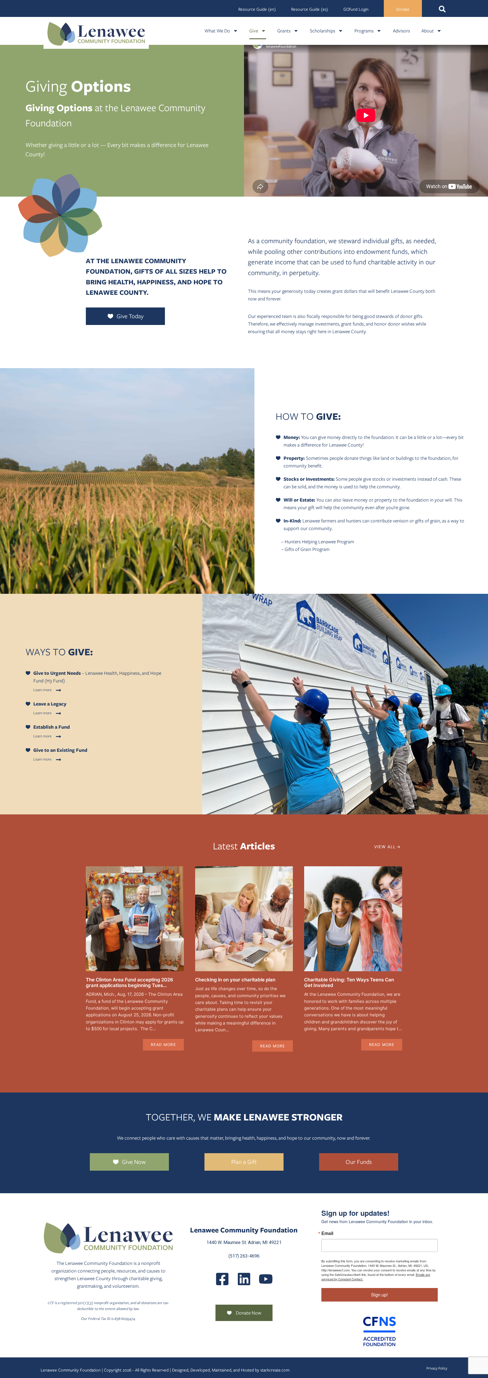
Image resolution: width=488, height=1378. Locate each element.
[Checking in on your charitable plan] (244, 918)
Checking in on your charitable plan (235, 980)
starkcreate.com (274, 1370)
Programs (364, 30)
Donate (402, 9)
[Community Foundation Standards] (380, 1331)
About (427, 30)
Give (253, 30)
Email (327, 1233)
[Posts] (244, 1279)
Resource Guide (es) (309, 9)
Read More (163, 1044)
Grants (284, 30)
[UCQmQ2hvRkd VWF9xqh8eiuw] (266, 1279)
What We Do (217, 30)
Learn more (42, 690)
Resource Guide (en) (257, 9)
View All (385, 846)
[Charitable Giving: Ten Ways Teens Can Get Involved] (353, 918)
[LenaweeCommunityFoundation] (222, 1279)
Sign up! (379, 1294)
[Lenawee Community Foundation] (96, 33)
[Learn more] (58, 690)
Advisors (401, 30)
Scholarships (322, 30)
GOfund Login (356, 9)
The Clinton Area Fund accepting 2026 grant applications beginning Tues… (129, 982)
